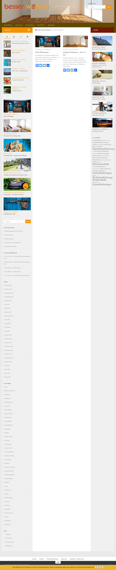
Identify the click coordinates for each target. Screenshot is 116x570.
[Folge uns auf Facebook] (29, 30)
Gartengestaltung (19, 192)
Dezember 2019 (9, 346)
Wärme (7, 517)
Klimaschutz (108, 159)
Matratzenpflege (96, 83)
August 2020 (8, 335)
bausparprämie (100, 144)
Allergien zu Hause (17, 90)
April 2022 (8, 323)
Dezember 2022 (9, 316)
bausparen (106, 142)
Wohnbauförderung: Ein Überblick (20, 43)
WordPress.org (8, 546)
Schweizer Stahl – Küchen (98, 99)
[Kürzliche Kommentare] (20, 37)
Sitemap (34, 559)
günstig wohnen (104, 155)
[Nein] (114, 567)
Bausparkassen (9, 402)
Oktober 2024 (8, 289)
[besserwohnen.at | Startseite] (27, 6)
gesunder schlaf (96, 155)
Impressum (64, 559)
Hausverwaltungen (10, 467)
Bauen (103, 140)
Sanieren (23, 59)
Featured (7, 440)
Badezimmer (98, 140)
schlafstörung (107, 168)
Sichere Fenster (17, 268)
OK (97, 567)
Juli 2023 (7, 304)
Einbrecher (99, 151)
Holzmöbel (104, 158)
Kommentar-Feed (9, 542)
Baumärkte (8, 398)
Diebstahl (100, 146)
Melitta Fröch (8, 262)
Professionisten (9, 497)
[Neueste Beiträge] (7, 37)
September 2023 (9, 297)
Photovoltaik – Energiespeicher (20, 71)
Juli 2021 (7, 331)
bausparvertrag (107, 144)
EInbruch (105, 151)
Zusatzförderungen (101, 184)
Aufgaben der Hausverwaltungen (21, 275)
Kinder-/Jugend (9, 478)
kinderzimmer (96, 160)
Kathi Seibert (8, 268)
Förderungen (24, 41)
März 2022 (8, 327)
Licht (6, 486)
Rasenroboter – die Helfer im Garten (13, 194)
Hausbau (7, 463)
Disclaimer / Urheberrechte (77, 559)
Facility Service (9, 436)
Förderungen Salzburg (97, 131)
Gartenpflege (105, 153)
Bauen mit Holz (16, 52)
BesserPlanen (41, 25)
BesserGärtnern (30, 25)
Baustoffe (15, 50)
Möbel (7, 494)
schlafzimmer (101, 171)
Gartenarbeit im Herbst (17, 80)
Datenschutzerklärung (52, 559)
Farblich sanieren (16, 61)
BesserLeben (19, 25)
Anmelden (7, 534)
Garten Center (8, 448)
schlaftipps (95, 171)
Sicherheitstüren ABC (9, 214)
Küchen (7, 482)
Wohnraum (47, 49)
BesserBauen (51, 25)
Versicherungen (9, 513)
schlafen (102, 168)
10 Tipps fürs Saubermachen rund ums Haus (16, 175)
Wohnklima (15, 88)
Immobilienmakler (9, 475)
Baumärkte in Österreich (98, 115)
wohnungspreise (95, 182)
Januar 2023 (8, 312)
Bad (6, 387)
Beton (94, 146)
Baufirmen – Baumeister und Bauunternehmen (99, 66)
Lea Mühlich (8, 271)
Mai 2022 (7, 319)
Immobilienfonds (9, 471)
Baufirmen (7, 394)
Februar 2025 (8, 285)
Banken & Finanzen (10, 390)
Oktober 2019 (8, 354)
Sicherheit (15, 212)
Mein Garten (25, 78)
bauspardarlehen (97, 142)
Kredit (94, 162)
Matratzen (99, 162)
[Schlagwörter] (27, 37)
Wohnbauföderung (102, 177)
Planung (99, 166)
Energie (23, 68)
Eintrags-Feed (8, 538)
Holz (94, 158)
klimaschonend (103, 159)
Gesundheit (23, 87)
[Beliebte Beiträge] (13, 37)
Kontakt (42, 559)
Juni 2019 (7, 369)
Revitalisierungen (95, 168)
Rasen (103, 166)
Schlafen (14, 133)
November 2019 (9, 350)
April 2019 (8, 377)
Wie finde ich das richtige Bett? (12, 136)
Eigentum (94, 151)
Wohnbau (94, 175)
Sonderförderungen (102, 172)
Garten (100, 153)
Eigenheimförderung (103, 148)
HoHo (108, 155)
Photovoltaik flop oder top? (99, 49)
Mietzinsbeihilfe (100, 164)
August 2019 (8, 362)
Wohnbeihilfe (99, 179)
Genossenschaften (9, 455)
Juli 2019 (7, 365)
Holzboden (98, 158)
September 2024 (9, 293)
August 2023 (8, 300)
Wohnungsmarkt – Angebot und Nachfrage (15, 155)
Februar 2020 (8, 339)
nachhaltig (94, 166)
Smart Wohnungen (42, 52)
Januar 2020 (8, 342)
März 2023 (8, 308)
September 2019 (9, 358)
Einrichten (7, 429)
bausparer (94, 144)
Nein (101, 567)
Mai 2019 (7, 373)
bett (96, 146)
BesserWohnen (8, 25)
